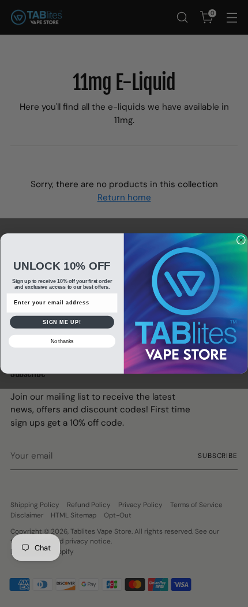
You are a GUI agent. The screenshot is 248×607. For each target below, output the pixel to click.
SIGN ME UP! (62, 322)
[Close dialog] (241, 240)
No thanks (62, 341)
